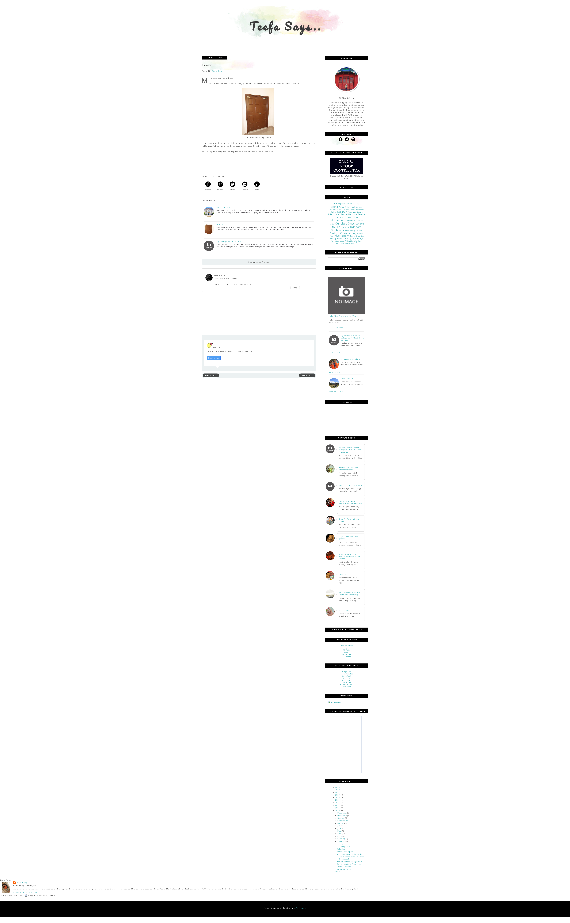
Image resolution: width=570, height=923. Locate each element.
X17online (346, 656)
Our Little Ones (345, 223)
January (340, 841)
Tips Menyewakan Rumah (228, 241)
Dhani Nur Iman (343, 209)
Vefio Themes (300, 908)
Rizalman (346, 682)
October (341, 818)
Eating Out (335, 212)
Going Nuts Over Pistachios (349, 864)
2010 (337, 810)
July (338, 826)
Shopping (351, 233)
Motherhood (338, 220)
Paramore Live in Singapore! (349, 861)
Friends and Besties (338, 214)
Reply (295, 288)
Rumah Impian (223, 207)
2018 (337, 790)
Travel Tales (340, 235)
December (342, 813)
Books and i (351, 207)
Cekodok (341, 849)
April (339, 833)
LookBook (346, 676)
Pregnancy (344, 227)
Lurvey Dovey (353, 217)
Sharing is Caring (338, 233)
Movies (350, 220)
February (341, 839)
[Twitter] (347, 139)
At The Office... (349, 204)
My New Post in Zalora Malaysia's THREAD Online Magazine (352, 338)
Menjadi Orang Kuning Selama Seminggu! (350, 858)
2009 (337, 872)
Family (343, 212)
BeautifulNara (347, 646)
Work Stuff (352, 243)
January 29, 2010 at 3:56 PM (226, 278)
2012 (337, 805)
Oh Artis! (346, 650)
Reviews (359, 231)
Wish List (349, 241)
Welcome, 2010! (344, 869)
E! (346, 648)
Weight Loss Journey (338, 241)
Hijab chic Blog (346, 674)
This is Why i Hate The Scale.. (350, 854)
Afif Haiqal (337, 203)
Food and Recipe (355, 212)
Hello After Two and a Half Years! (343, 316)
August (340, 823)
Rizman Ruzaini (346, 684)
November (342, 815)
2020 (337, 787)
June (339, 828)
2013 (337, 802)
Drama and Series (357, 210)
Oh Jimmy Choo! (344, 846)
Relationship (349, 230)
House (219, 224)
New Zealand (347, 379)
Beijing (359, 204)
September (342, 821)
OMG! (346, 652)
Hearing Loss (339, 217)
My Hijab (346, 678)
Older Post (307, 375)
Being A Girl (338, 206)
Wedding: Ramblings (352, 238)
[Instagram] (353, 139)
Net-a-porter (346, 680)
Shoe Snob (347, 686)
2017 (337, 792)
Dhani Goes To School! (351, 359)
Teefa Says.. (286, 26)
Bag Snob (346, 671)
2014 (337, 800)
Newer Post (210, 375)
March (340, 836)
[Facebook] (340, 139)
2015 (337, 797)
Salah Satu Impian (345, 851)
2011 (337, 808)
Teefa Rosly (21, 882)
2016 (337, 795)
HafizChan (219, 276)
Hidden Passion (344, 867)
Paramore (346, 654)
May (339, 831)
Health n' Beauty (356, 214)
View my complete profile (25, 892)
